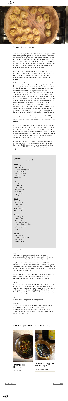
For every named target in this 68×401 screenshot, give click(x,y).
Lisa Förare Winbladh (42, 369)
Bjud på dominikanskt (10, 384)
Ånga (14, 377)
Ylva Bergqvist (20, 50)
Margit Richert (18, 371)
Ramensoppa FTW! (58, 384)
